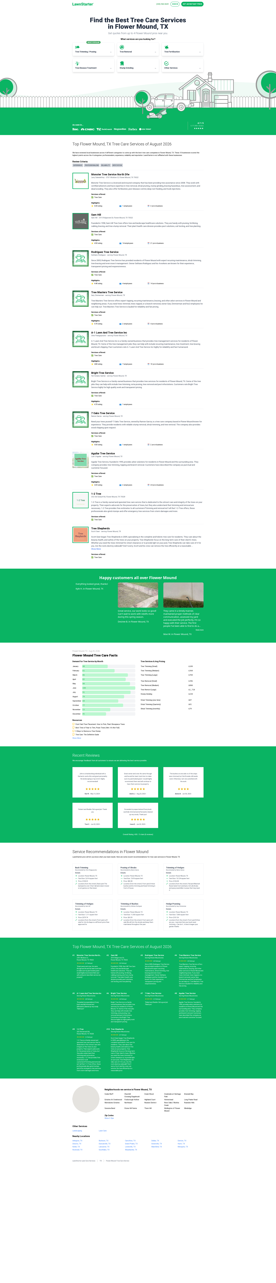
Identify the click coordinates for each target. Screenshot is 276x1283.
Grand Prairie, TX (131, 1144)
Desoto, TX (76, 1144)
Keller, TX (76, 1147)
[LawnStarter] (83, 4)
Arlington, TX (77, 1141)
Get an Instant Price (192, 4)
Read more (200, 630)
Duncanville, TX (104, 1144)
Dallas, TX (155, 1141)
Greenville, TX (156, 1144)
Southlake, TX (104, 1150)
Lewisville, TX (130, 1147)
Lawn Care (103, 1131)
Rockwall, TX (77, 1150)
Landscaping (77, 1131)
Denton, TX (182, 1141)
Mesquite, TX (183, 1147)
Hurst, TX (181, 1144)
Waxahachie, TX (131, 1150)
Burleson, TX (103, 1141)
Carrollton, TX (130, 1141)
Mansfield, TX (156, 1147)
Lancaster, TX (104, 1147)
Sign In (175, 4)
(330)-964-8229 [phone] (162, 4)
